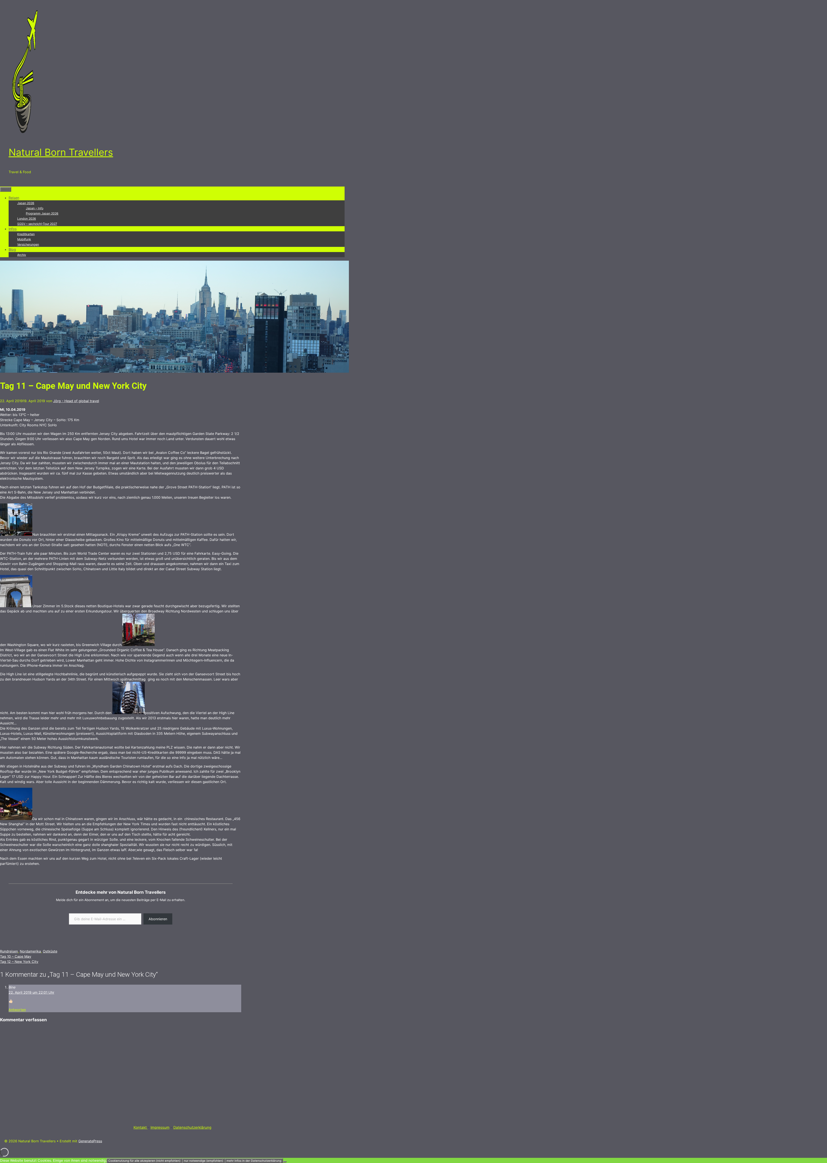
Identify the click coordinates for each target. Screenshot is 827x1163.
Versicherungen (28, 244)
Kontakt (141, 1127)
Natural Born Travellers (61, 152)
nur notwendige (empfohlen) (203, 1160)
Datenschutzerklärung (192, 1127)
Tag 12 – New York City (19, 961)
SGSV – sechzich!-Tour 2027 (37, 224)
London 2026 (26, 218)
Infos (13, 229)
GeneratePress (90, 1141)
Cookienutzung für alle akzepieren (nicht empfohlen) (144, 1160)
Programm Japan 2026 (42, 213)
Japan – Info (34, 208)
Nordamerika (30, 951)
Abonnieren (158, 919)
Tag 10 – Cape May (15, 956)
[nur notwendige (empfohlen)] (284, 1161)
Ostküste (50, 951)
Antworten (17, 1009)
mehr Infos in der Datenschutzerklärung (254, 1160)
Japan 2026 (25, 203)
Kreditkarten (26, 234)
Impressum (160, 1127)
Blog (12, 249)
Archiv (21, 255)
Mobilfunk (24, 239)
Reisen (14, 198)
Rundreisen (9, 951)
